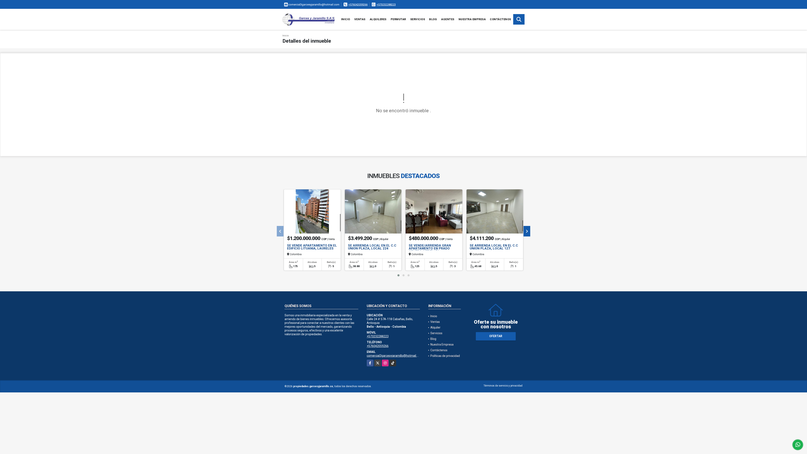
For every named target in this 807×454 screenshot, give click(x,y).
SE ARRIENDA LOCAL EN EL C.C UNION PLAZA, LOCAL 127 (494, 247)
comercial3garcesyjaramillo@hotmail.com (395, 355)
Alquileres (378, 19)
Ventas (359, 19)
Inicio (345, 19)
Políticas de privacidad (445, 356)
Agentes (447, 19)
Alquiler (435, 327)
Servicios (417, 19)
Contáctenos (500, 19)
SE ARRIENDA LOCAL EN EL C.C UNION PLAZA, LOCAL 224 (372, 247)
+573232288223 (386, 4)
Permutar (398, 19)
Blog (433, 19)
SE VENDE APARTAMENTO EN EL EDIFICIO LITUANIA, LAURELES (312, 247)
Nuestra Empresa (472, 19)
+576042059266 (358, 4)
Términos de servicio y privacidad (503, 385)
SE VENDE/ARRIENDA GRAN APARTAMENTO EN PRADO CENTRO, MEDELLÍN (430, 248)
